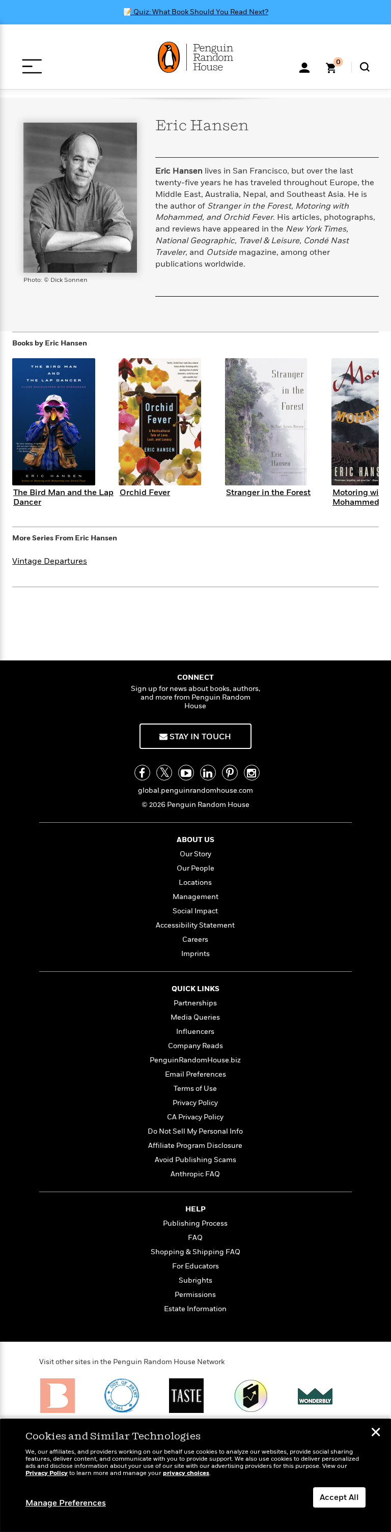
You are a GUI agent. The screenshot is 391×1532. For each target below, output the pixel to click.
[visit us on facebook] (142, 773)
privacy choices (186, 1473)
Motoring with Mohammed (359, 497)
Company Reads (195, 1046)
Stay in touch (199, 736)
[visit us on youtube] (186, 773)
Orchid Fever (145, 492)
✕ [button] (376, 1433)
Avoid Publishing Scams (195, 1160)
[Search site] (365, 67)
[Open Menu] (31, 66)
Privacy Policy (195, 1103)
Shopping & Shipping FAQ (195, 1252)
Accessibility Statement (195, 925)
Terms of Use (195, 1088)
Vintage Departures (49, 561)
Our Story (195, 854)
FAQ (195, 1237)
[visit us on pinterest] (230, 773)
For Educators (195, 1266)
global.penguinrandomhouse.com (195, 790)
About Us (195, 840)
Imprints (195, 954)
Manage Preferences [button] (65, 1503)
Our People (195, 868)
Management (195, 897)
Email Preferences (195, 1074)
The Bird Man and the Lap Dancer (63, 497)
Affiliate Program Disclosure (195, 1145)
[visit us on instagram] (252, 773)
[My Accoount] (304, 66)
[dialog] (195, 1475)
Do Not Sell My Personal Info (195, 1131)
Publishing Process (195, 1223)
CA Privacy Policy (195, 1117)
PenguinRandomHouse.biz (195, 1060)
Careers (195, 939)
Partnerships (195, 1003)
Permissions (195, 1294)
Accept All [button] (339, 1497)
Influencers (195, 1031)
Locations (195, 882)
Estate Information (195, 1309)
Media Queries (195, 1017)
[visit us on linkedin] (208, 773)
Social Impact (195, 911)
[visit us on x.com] (164, 773)
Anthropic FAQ (195, 1174)
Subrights (195, 1280)
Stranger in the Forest (268, 492)
